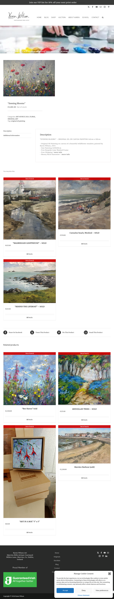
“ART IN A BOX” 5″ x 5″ (29, 521)
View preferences (102, 590)
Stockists (57, 560)
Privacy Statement (84, 595)
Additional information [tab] (11, 135)
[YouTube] (105, 553)
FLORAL (32, 117)
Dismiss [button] (81, 2)
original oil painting (18, 121)
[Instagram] (100, 556)
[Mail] (108, 553)
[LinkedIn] (106, 556)
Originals (57, 557)
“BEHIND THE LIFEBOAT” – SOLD (30, 306)
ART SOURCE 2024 (22, 117)
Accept (65, 590)
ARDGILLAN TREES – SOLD (84, 409)
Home (57, 553)
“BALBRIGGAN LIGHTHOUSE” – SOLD (29, 243)
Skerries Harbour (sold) (84, 467)
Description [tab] (7, 131)
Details (30, 254)
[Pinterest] (103, 556)
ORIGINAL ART (13, 119)
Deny (84, 590)
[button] (109, 574)
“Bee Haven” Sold (29, 409)
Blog (57, 564)
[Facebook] (101, 553)
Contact (57, 568)
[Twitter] (98, 553)
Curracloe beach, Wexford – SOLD (84, 233)
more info (58, 152)
